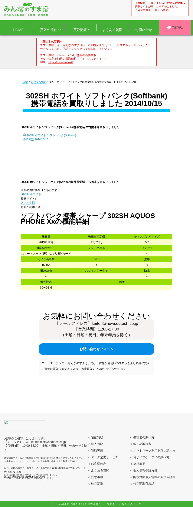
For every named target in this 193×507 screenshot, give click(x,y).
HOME (18, 29)
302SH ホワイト (31, 194)
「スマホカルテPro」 (147, 10)
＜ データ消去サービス (102, 457)
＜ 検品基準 (95, 483)
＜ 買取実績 (95, 450)
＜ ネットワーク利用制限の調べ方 (152, 450)
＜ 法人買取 (95, 444)
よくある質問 (112, 29)
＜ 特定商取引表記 (141, 483)
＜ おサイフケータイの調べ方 (149, 457)
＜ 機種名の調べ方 (141, 437)
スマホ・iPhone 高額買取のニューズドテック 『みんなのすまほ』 (26, 9)
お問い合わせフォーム (96, 349)
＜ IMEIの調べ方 (140, 444)
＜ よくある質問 (98, 470)
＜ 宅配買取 (95, 437)
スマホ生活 (28, 202)
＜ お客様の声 (96, 463)
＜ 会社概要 (137, 463)
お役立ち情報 (38, 82)
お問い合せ (143, 29)
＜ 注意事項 (95, 477)
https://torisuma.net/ (60, 62)
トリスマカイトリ (93, 58)
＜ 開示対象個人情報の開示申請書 (152, 477)
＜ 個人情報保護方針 (143, 470)
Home (25, 82)
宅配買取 (177, 27)
